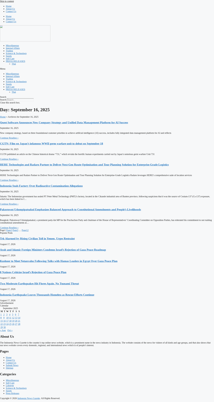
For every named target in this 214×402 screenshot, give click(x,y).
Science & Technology (16, 53)
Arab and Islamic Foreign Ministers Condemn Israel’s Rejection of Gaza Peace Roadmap (53, 249)
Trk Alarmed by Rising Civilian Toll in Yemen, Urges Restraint (37, 238)
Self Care (10, 58)
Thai (14, 64)
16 (4, 321)
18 (10, 321)
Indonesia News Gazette (28, 398)
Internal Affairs (13, 48)
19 (13, 321)
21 (19, 321)
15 (1, 321)
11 (10, 317)
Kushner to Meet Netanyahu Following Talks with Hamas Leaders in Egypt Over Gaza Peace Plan (58, 261)
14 (19, 317)
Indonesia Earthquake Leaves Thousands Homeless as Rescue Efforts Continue (47, 294)
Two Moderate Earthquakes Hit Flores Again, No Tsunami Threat (39, 283)
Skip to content (7, 1)
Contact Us (11, 11)
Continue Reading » (9, 138)
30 (4, 327)
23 (4, 324)
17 (7, 321)
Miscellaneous (12, 45)
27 (16, 324)
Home (9, 6)
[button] (107, 69)
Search (3, 99)
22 (1, 324)
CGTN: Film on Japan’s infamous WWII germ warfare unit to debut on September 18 (51, 143)
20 (16, 321)
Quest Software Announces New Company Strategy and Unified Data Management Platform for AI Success (64, 122)
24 (7, 324)
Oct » (10, 330)
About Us (10, 9)
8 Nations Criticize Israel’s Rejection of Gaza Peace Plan (33, 272)
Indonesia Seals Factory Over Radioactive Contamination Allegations (41, 185)
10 (7, 317)
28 (19, 324)
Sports (9, 56)
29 (1, 327)
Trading (9, 51)
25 (10, 324)
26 (13, 324)
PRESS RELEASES (15, 61)
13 (16, 317)
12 (25, 230)
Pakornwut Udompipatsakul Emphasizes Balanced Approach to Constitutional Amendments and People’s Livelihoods (70, 209)
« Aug (3, 330)
